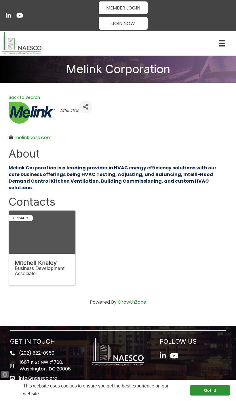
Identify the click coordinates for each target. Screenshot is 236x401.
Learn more (52, 393)
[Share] (85, 107)
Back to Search (24, 97)
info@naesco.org (38, 378)
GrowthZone (132, 302)
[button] (123, 7)
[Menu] (222, 43)
